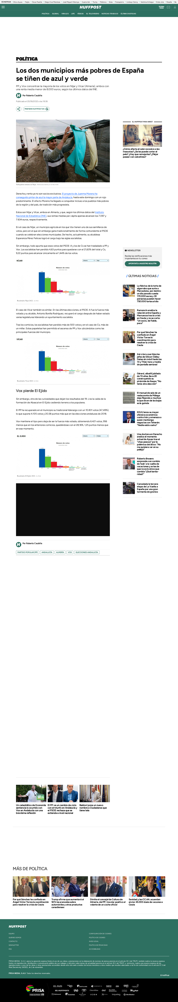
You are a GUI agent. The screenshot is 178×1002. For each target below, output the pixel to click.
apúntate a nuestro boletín (142, 263)
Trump (95, 2)
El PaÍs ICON (94, 994)
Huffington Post (62, 990)
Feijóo (27, 2)
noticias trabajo (110, 14)
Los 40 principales (72, 986)
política (45, 14)
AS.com (117, 986)
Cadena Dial (104, 990)
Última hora (161, 7)
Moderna (70, 994)
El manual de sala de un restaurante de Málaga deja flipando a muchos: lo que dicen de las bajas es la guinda (149, 398)
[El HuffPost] (91, 7)
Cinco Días (94, 990)
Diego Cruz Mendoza (52, 2)
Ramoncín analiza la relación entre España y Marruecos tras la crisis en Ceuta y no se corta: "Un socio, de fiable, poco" (149, 317)
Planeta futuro (123, 990)
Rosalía (169, 2)
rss (10, 949)
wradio (84, 990)
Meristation (129, 994)
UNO (77, 990)
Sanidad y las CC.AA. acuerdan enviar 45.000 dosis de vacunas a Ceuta (146, 902)
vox (70, 552)
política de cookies (97, 937)
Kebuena (133, 990)
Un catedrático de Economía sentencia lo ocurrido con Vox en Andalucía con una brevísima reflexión (31, 809)
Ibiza (111, 2)
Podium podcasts (83, 994)
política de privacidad (98, 945)
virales (65, 14)
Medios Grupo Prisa (36, 994)
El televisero (92, 14)
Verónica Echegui (147, 2)
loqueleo (117, 994)
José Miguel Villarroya (71, 2)
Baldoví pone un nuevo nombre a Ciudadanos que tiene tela (93, 808)
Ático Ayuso (17, 2)
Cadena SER (109, 986)
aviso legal (94, 941)
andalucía (47, 552)
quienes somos (15, 937)
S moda (105, 994)
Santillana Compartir (97, 986)
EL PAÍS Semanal (114, 990)
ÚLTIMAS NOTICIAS (128, 14)
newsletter (14, 945)
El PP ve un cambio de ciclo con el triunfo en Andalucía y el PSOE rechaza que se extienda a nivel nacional (62, 809)
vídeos (80, 14)
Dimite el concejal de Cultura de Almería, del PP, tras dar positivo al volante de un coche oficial (107, 902)
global (55, 14)
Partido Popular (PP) (27, 552)
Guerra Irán (86, 2)
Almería (60, 552)
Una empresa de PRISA (36, 988)
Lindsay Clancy (132, 2)
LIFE (73, 14)
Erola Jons (160, 2)
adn (126, 986)
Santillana (83, 986)
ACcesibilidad (94, 949)
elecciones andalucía (87, 552)
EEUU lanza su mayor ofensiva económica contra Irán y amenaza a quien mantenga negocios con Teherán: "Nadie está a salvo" (149, 419)
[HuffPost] (17, 926)
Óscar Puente (37, 2)
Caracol (135, 986)
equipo (11, 934)
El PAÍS (59, 986)
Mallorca (103, 2)
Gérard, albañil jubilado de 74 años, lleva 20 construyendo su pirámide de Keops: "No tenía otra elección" (149, 378)
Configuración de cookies (100, 934)
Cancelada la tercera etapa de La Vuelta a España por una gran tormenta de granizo (147, 488)
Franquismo (119, 2)
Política (27, 59)
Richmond (57, 994)
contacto (13, 941)
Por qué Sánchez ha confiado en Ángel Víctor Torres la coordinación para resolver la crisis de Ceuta (147, 339)
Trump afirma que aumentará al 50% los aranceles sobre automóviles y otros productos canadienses (67, 903)
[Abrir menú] (3, 7)
